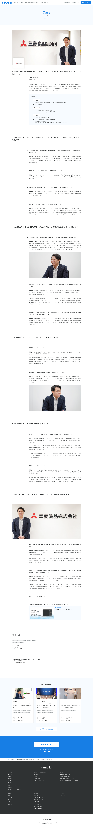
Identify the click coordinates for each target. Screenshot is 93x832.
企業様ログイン (75, 2)
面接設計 (10, 782)
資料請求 (10, 801)
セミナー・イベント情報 (39, 780)
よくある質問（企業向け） (66, 774)
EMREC (62, 795)
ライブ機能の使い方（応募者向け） (67, 778)
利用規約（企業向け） (39, 804)
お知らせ (10, 797)
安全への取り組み (38, 806)
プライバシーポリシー (39, 797)
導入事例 (36, 774)
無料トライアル (85, 2)
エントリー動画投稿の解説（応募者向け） (69, 780)
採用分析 (10, 787)
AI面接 (9, 776)
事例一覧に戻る (47, 18)
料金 (22, 2)
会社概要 (36, 795)
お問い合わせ (67, 2)
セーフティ (10, 780)
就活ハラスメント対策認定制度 (14, 789)
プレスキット (11, 799)
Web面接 (10, 774)
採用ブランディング (12, 785)
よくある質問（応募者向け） (66, 776)
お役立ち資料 (37, 778)
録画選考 (10, 778)
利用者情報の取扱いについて (40, 801)
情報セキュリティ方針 (39, 799)
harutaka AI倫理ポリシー (39, 808)
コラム (35, 776)
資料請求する (46, 744)
